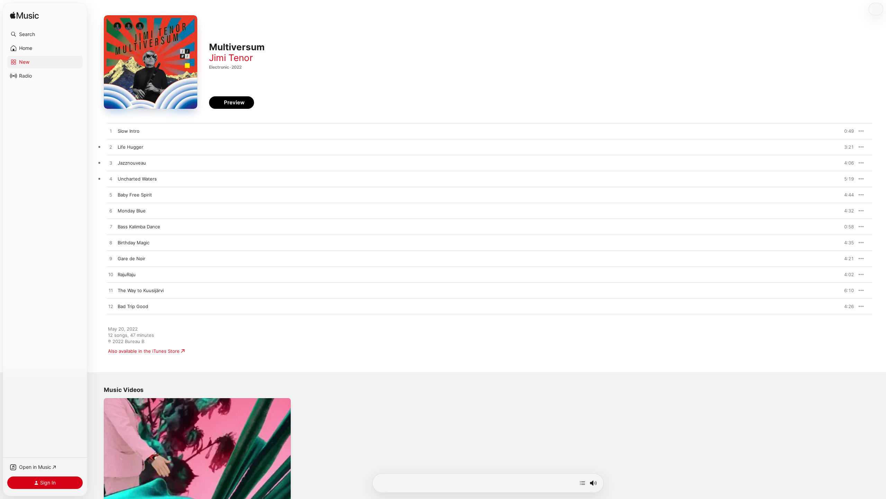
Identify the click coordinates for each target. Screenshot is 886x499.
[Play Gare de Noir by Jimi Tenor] (111, 259)
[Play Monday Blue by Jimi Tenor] (111, 211)
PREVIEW (846, 131)
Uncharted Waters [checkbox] (137, 179)
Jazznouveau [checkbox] (132, 163)
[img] (24, 16)
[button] (45, 34)
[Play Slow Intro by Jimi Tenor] (111, 131)
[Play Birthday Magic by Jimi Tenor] (111, 243)
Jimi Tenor (231, 57)
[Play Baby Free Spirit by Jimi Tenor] (111, 195)
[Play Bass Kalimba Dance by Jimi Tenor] (111, 227)
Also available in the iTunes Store (144, 351)
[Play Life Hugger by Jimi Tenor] (111, 147)
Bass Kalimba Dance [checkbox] (139, 226)
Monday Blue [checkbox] (132, 210)
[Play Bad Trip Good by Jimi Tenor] (111, 307)
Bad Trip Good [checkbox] (133, 306)
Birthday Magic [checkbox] (134, 242)
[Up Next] (582, 483)
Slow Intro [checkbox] (128, 131)
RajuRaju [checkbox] (127, 274)
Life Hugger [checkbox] (130, 147)
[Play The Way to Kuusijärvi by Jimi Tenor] (111, 291)
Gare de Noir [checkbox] (131, 258)
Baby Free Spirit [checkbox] (135, 195)
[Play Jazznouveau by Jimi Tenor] (111, 163)
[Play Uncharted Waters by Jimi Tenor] (111, 179)
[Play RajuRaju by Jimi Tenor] (111, 275)
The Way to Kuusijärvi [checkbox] (141, 290)
